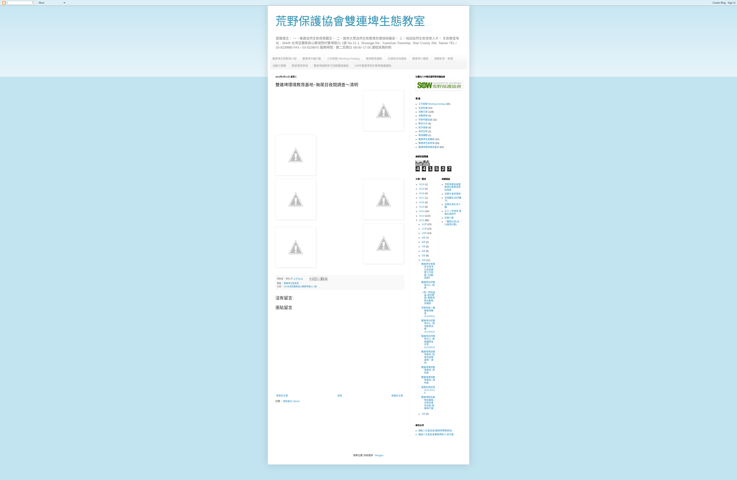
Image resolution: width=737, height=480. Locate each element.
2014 (422, 211)
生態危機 (423, 108)
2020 (422, 184)
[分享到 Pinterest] (326, 279)
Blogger (379, 455)
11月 (424, 228)
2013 (422, 216)
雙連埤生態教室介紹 (284, 58)
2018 (422, 193)
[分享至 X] (319, 279)
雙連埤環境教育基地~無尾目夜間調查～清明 (428, 357)
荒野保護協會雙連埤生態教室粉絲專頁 (453, 187)
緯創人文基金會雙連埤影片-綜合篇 (436, 434)
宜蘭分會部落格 (453, 193)
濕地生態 (423, 131)
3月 (424, 414)
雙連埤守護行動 (311, 58)
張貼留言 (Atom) (291, 401)
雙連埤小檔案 (420, 58)
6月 (424, 251)
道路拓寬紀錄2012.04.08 (428, 390)
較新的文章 (282, 395)
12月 (424, 224)
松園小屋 (449, 217)
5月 (424, 255)
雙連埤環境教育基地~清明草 (428, 370)
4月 (424, 260)
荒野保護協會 (425, 119)
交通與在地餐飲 (397, 58)
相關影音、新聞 (443, 58)
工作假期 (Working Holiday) (343, 58)
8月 (424, 242)
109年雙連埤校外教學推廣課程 (372, 65)
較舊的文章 (397, 395)
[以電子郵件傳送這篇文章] (311, 279)
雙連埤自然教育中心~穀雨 (428, 285)
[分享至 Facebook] (322, 279)
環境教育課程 (374, 58)
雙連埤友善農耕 (426, 139)
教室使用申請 (300, 65)
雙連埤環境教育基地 (428, 147)
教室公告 (423, 123)
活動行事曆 (279, 65)
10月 (424, 233)
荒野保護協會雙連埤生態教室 (350, 21)
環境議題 (423, 135)
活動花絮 (423, 112)
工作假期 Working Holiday (431, 104)
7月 (424, 246)
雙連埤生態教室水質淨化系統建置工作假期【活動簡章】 (428, 271)
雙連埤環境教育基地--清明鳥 (428, 380)
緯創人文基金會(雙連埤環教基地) (435, 430)
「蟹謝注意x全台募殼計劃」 (452, 223)
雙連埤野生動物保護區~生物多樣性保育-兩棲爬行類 (428, 403)
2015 (422, 207)
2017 (422, 198)
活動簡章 (423, 115)
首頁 (339, 395)
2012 (422, 220)
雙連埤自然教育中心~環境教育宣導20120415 (428, 326)
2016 (422, 202)
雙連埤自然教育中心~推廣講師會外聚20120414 (428, 342)
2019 (422, 189)
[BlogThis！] (315, 279)
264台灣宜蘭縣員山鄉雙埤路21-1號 (300, 286)
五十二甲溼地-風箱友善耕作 (453, 212)
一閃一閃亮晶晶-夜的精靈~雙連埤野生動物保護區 (428, 298)
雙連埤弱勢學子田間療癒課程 (331, 65)
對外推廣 (423, 127)
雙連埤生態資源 (291, 283)
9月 (424, 237)
